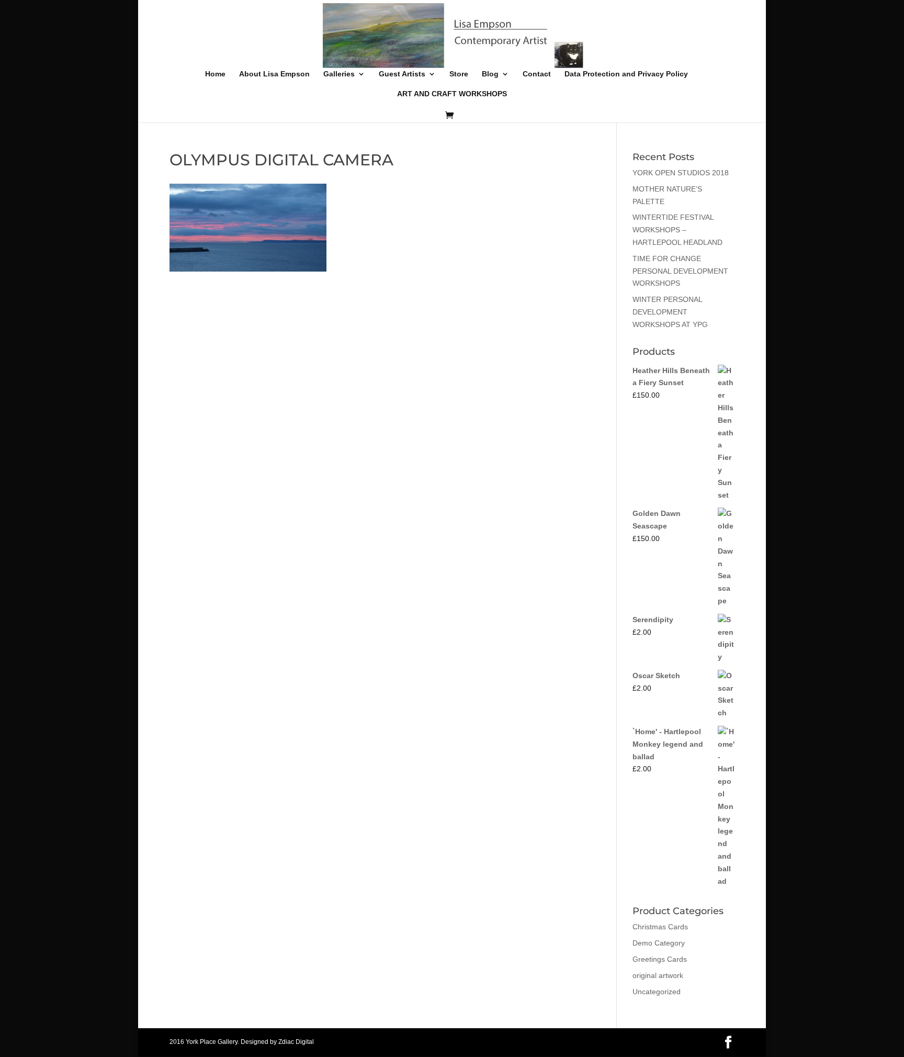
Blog (490, 74)
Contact (537, 74)
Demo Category (658, 943)
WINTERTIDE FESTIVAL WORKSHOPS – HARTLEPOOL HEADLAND (677, 229)
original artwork (657, 975)
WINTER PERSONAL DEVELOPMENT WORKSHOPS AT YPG (670, 312)
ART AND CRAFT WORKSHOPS (452, 94)
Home (215, 74)
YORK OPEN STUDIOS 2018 (680, 172)
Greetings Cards (659, 959)
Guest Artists (402, 74)
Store (458, 74)
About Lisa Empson (274, 74)
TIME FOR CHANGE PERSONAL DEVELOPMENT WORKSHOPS (680, 271)
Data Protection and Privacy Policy (626, 74)
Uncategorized (656, 991)
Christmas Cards (660, 927)
